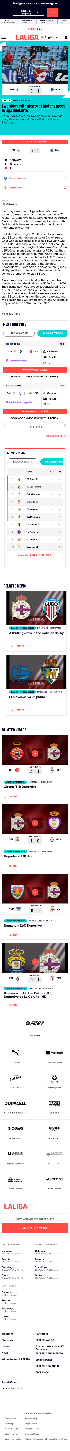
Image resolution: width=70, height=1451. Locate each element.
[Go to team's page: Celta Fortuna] (20, 494)
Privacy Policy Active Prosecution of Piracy (46, 1439)
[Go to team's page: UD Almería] (20, 539)
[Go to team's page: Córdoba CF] (20, 547)
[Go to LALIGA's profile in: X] (25, 1403)
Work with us (11, 1434)
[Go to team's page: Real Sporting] (20, 516)
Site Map (9, 1423)
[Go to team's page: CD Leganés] (20, 509)
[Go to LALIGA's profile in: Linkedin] (35, 1403)
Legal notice (31, 1423)
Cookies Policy (32, 1434)
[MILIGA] (65, 37)
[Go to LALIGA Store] (35, 28)
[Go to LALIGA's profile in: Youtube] (65, 1403)
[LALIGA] (27, 37)
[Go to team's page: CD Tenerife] (20, 479)
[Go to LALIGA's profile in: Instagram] (15, 1403)
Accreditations (12, 1429)
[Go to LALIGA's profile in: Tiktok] (45, 1403)
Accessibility (31, 1418)
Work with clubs (13, 1439)
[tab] (19, 333)
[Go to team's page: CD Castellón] (20, 524)
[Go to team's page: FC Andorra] (20, 532)
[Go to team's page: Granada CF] (20, 501)
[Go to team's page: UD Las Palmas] (20, 486)
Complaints (10, 1418)
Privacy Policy (32, 1429)
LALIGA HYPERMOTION (53, 333)
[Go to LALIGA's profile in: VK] (55, 1403)
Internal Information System (38, 1413)
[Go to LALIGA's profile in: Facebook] (5, 1403)
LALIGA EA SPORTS (19, 333)
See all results (55, 435)
